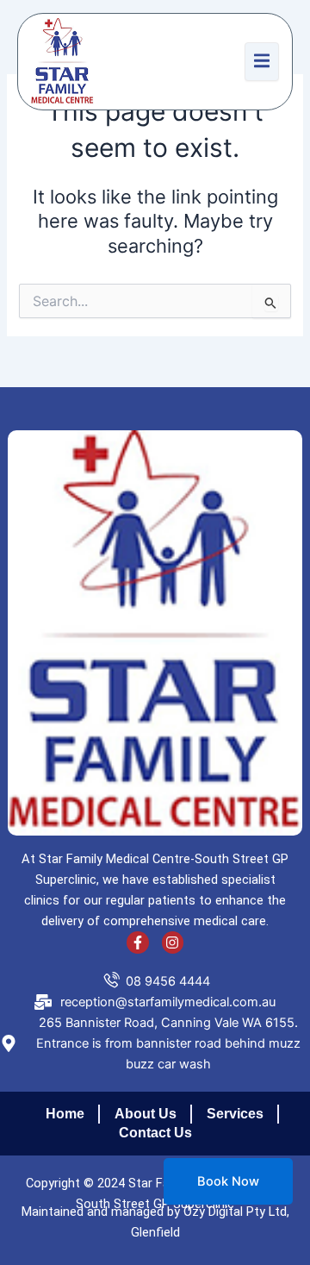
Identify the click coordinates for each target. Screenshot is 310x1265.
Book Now (228, 1181)
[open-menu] (262, 61)
